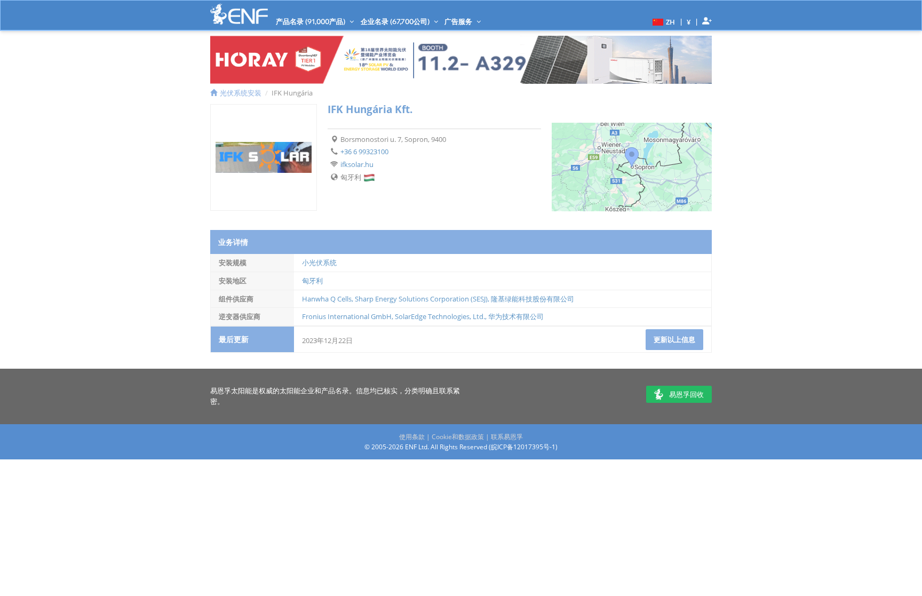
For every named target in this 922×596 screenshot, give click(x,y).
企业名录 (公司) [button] (396, 21)
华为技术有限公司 (516, 316)
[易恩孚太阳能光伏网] (239, 14)
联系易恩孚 (507, 436)
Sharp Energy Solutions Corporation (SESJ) (421, 299)
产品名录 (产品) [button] (311, 21)
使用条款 (412, 436)
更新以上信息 (674, 339)
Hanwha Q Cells (327, 299)
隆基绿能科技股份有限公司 (532, 299)
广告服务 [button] (459, 21)
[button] (662, 21)
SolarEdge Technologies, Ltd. (440, 316)
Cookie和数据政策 (458, 436)
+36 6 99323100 (364, 151)
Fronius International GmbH (347, 316)
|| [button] (688, 22)
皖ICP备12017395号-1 (523, 446)
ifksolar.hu (356, 164)
